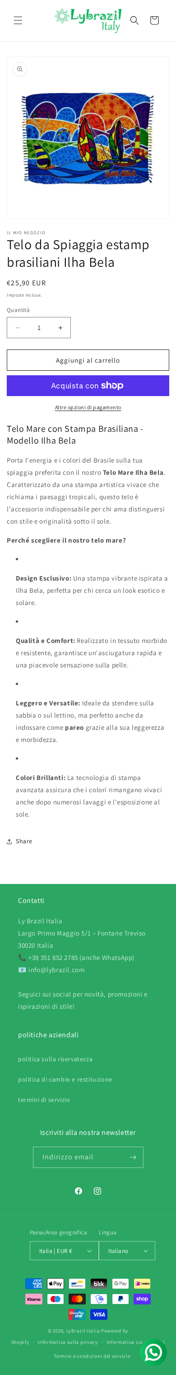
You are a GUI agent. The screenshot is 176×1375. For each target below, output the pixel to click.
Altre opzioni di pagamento (88, 407)
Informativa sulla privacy (67, 1342)
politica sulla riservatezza (55, 1059)
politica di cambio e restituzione (65, 1079)
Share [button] (24, 841)
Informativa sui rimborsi (136, 1342)
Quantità (18, 310)
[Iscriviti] (133, 1157)
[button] (18, 20)
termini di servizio (44, 1100)
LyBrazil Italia (83, 1331)
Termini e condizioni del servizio (92, 1356)
